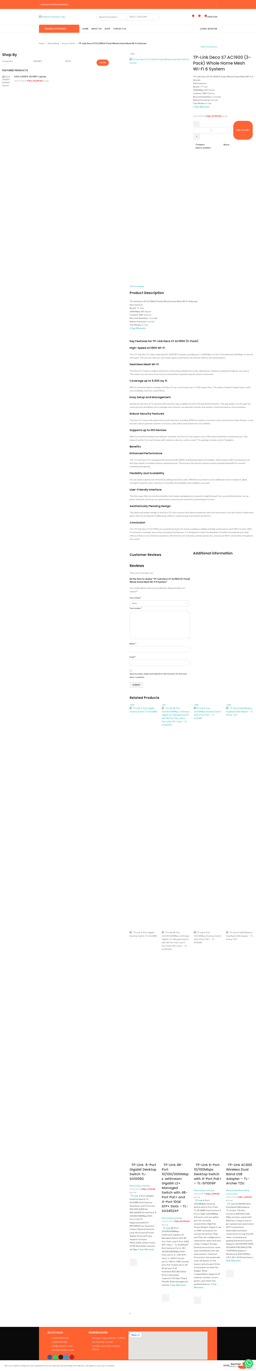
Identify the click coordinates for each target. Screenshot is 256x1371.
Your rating (135, 597)
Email (133, 656)
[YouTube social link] (210, 4)
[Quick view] (133, 1269)
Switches (146, 1185)
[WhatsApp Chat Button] (248, 1363)
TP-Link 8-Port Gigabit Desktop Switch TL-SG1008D (143, 1172)
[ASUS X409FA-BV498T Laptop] (7, 187)
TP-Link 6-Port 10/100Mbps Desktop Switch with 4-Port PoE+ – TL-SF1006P (207, 1174)
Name (133, 643)
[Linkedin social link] (242, 145)
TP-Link (134, 1196)
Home (42, 43)
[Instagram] (60, 1357)
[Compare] (133, 1159)
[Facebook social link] (198, 4)
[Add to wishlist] (133, 1255)
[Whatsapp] (55, 1357)
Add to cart (243, 130)
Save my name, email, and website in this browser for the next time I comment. (158, 675)
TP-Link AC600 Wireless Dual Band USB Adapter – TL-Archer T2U (239, 1174)
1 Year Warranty (201, 106)
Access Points (68, 43)
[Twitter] (66, 1357)
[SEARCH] (156, 16)
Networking (53, 43)
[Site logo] (52, 16)
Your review (136, 608)
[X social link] (202, 4)
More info (229, 1365)
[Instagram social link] (206, 4)
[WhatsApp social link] (246, 145)
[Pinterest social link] (213, 4)
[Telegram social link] (249, 145)
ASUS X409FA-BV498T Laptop (30, 76)
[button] (133, 1262)
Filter (103, 62)
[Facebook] (49, 1357)
